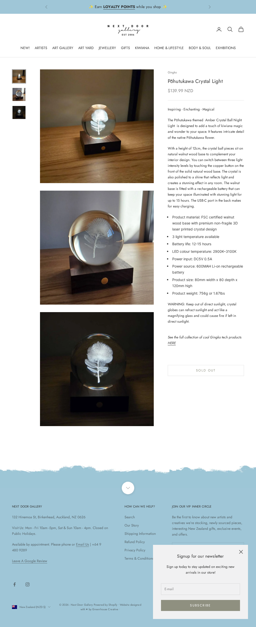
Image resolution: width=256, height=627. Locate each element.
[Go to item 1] (19, 76)
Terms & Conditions (139, 558)
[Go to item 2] (19, 94)
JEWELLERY (107, 47)
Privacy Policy (134, 550)
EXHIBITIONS (226, 47)
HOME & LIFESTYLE (169, 47)
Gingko (172, 72)
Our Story (131, 525)
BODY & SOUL (200, 47)
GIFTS (125, 47)
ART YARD (86, 47)
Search (129, 517)
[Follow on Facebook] (14, 584)
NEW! (25, 47)
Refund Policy (134, 541)
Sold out (206, 370)
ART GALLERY (62, 47)
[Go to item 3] (19, 112)
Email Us (82, 544)
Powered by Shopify (106, 605)
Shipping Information (140, 533)
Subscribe (200, 605)
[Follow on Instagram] (27, 584)
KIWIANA (142, 47)
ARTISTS (41, 47)
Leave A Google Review (29, 560)
